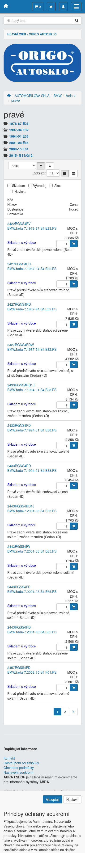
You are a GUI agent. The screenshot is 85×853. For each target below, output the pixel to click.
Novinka (20, 191)
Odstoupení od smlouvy (21, 762)
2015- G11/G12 (21, 155)
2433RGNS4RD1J (20, 385)
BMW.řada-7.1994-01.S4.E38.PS (31, 389)
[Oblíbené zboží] (51, 6)
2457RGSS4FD (18, 667)
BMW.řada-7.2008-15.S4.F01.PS (31, 672)
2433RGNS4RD (19, 465)
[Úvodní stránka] (8, 95)
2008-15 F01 (19, 149)
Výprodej (39, 185)
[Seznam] (65, 173)
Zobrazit (39, 173)
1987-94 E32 (19, 129)
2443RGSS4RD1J (20, 506)
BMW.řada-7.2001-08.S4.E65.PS (31, 510)
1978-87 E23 (19, 123)
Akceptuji (52, 799)
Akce (58, 185)
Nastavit (72, 799)
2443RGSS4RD (19, 627)
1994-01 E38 (19, 136)
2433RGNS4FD (19, 425)
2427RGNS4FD (19, 264)
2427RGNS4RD (19, 304)
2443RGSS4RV (18, 546)
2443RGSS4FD (18, 586)
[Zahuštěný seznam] (74, 173)
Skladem (18, 185)
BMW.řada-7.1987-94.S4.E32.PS (31, 268)
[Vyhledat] (76, 21)
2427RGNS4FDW (20, 344)
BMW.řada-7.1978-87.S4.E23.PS (31, 228)
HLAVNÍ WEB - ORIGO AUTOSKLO (32, 34)
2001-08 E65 (19, 142)
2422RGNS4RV (18, 223)
